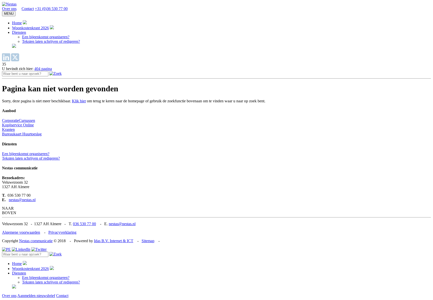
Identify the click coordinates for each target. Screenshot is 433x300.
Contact (28, 9)
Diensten (19, 32)
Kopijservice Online (18, 125)
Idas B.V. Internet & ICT (113, 241)
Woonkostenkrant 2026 (30, 28)
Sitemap (148, 241)
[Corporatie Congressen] (9, 4)
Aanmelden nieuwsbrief (36, 295)
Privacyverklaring (62, 232)
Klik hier (79, 101)
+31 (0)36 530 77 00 (51, 9)
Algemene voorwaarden (21, 232)
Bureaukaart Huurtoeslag (22, 134)
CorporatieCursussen (18, 120)
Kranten (8, 129)
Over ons (9, 9)
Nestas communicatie (36, 241)
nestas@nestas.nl (22, 200)
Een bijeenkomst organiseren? (45, 37)
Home (17, 23)
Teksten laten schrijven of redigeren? (51, 41)
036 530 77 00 (84, 224)
